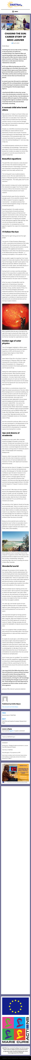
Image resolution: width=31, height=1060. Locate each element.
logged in (11, 731)
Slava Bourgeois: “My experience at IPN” (11, 752)
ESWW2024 (5, 742)
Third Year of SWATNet (7, 749)
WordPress (26, 1058)
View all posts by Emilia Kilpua (10, 707)
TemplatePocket (15, 1058)
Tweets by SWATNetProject (8, 737)
